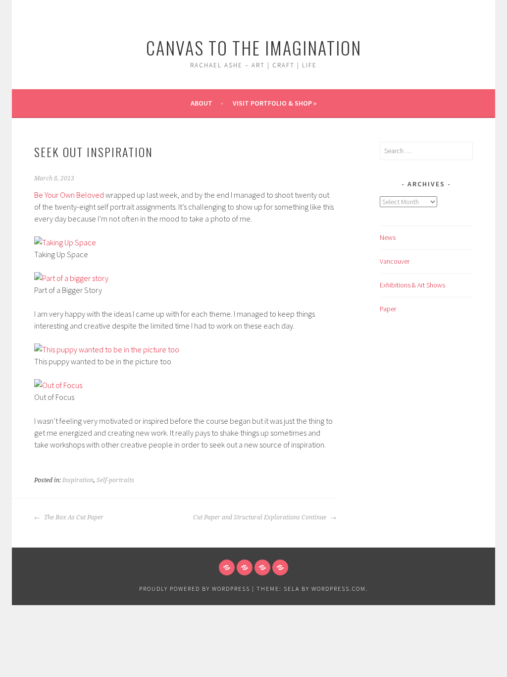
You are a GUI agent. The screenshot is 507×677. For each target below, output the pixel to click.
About (201, 103)
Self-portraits (115, 480)
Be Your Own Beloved (69, 195)
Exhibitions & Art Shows (412, 285)
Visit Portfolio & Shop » (274, 103)
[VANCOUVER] (245, 567)
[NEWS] (227, 567)
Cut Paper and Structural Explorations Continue (260, 517)
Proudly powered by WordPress (194, 588)
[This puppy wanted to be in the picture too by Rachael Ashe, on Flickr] (106, 349)
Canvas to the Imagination (253, 47)
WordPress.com (338, 588)
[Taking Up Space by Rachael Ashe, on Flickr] (65, 242)
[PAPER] (280, 567)
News (388, 237)
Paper (388, 308)
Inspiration (78, 480)
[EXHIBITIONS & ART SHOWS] (262, 567)
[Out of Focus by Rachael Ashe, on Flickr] (58, 385)
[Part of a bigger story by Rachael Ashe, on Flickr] (71, 278)
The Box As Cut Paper (73, 517)
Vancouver (394, 261)
